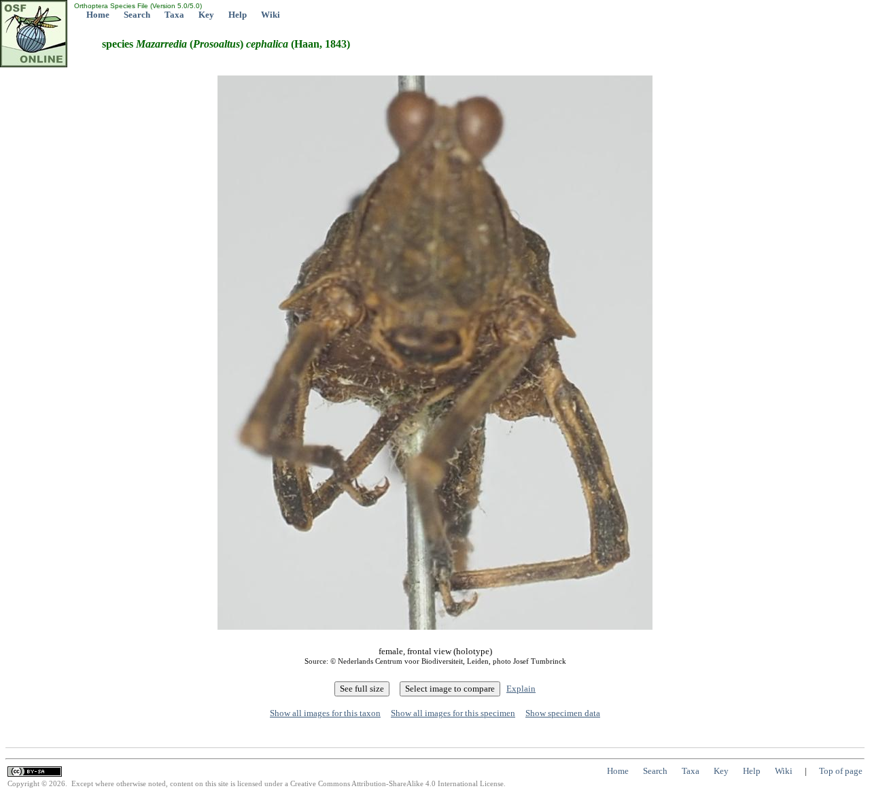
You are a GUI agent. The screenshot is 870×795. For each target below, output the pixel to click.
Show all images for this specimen (453, 713)
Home (97, 15)
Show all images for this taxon (325, 713)
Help (237, 15)
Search (137, 15)
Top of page (841, 771)
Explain (521, 688)
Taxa (174, 15)
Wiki (270, 15)
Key (206, 15)
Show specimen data (562, 713)
